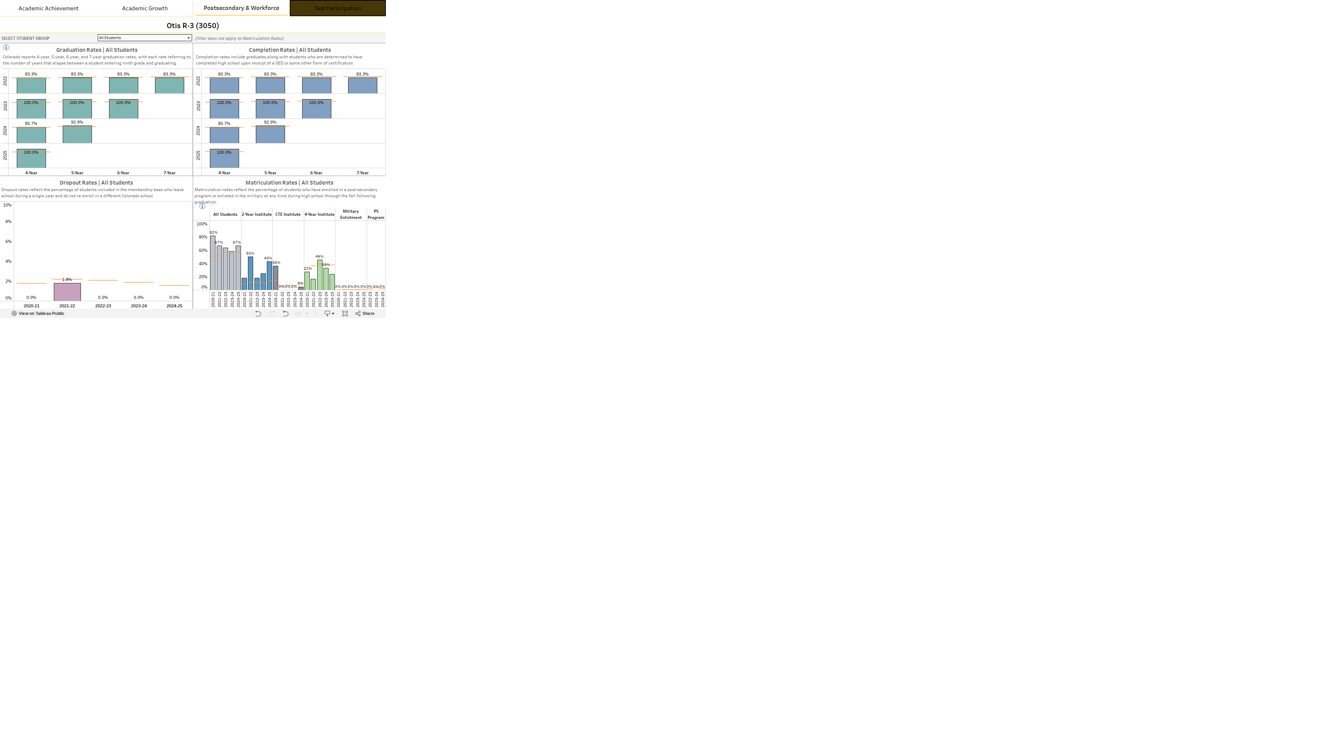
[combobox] (145, 37)
